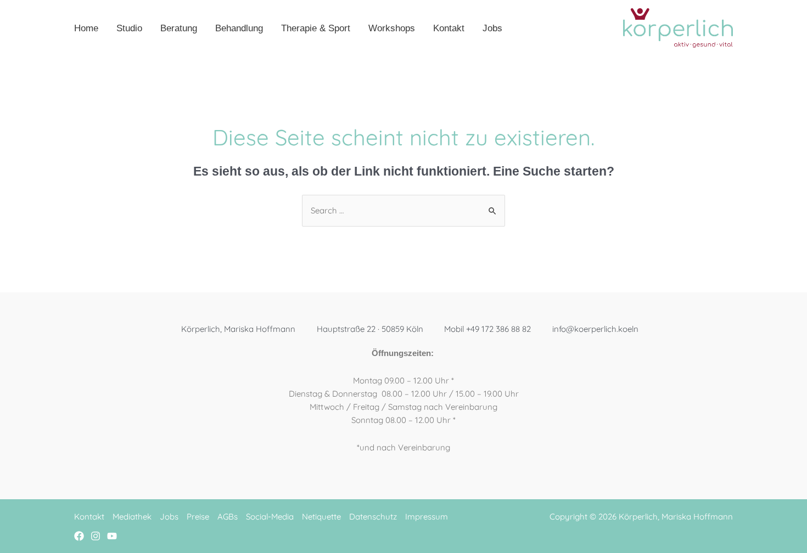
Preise (198, 516)
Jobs (169, 516)
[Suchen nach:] (403, 210)
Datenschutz (373, 516)
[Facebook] (79, 536)
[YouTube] (112, 536)
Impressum (426, 516)
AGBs (227, 516)
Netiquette (321, 516)
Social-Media (270, 516)
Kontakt (89, 516)
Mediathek (132, 516)
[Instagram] (95, 536)
